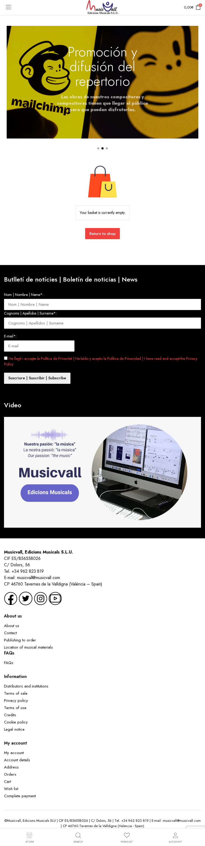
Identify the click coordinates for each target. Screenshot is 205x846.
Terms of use (15, 708)
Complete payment (20, 796)
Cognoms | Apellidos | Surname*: (30, 313)
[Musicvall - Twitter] (26, 598)
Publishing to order (20, 640)
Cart (7, 781)
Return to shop (102, 234)
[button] (98, 148)
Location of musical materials (28, 647)
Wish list (11, 789)
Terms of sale (15, 693)
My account (14, 753)
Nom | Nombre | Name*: (23, 294)
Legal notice (14, 729)
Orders (10, 774)
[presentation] (11, 86)
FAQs (8, 663)
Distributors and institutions (26, 686)
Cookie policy (16, 722)
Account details (17, 760)
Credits (10, 715)
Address (11, 767)
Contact (10, 633)
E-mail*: (10, 336)
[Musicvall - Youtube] (55, 598)
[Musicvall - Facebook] (10, 598)
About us (11, 626)
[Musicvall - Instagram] (40, 598)
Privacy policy (16, 700)
